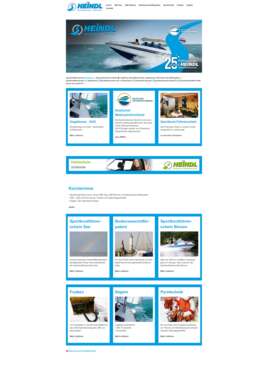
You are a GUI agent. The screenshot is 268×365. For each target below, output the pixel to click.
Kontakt (109, 8)
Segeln (190, 5)
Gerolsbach (89, 78)
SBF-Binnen (130, 5)
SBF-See (118, 5)
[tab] (77, 179)
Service (95, 180)
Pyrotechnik (168, 5)
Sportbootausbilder (77, 180)
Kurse (108, 5)
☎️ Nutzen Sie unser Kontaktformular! (81, 351)
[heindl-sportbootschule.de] (84, 6)
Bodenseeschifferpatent (149, 5)
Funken (180, 5)
